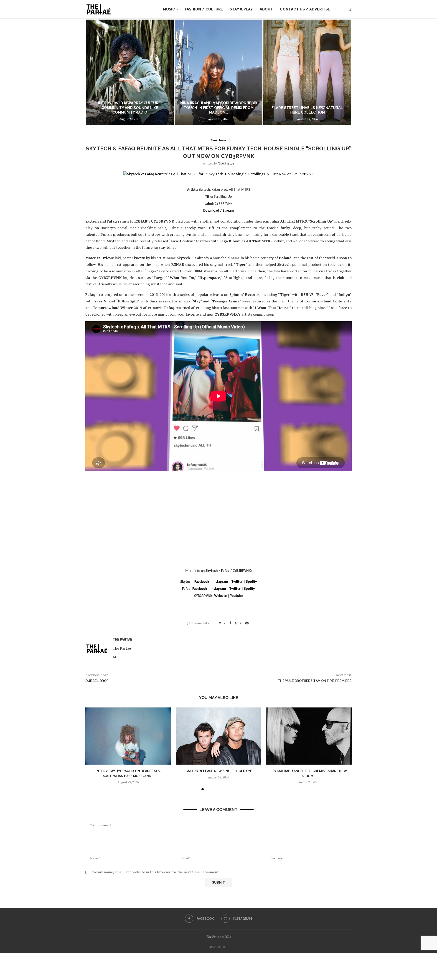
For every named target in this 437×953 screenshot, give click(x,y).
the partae (226, 163)
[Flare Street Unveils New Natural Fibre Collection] (218, 72)
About (266, 9)
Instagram (220, 582)
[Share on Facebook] (230, 623)
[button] (94, 72)
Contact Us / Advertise (305, 9)
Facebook (201, 582)
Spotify (251, 582)
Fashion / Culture (204, 9)
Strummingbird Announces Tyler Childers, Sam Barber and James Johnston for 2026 (307, 108)
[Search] (349, 9)
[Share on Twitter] (235, 623)
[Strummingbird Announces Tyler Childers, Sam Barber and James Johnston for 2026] (307, 72)
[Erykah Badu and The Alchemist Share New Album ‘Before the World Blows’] (309, 736)
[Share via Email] (247, 623)
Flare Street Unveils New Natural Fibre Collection (218, 110)
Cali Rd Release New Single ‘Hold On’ (218, 771)
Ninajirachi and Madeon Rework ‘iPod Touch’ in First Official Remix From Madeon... (129, 108)
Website (220, 596)
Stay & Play (241, 9)
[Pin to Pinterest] (241, 623)
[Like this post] (224, 623)
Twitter (237, 582)
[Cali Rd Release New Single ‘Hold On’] (219, 736)
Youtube (236, 596)
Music (169, 9)
